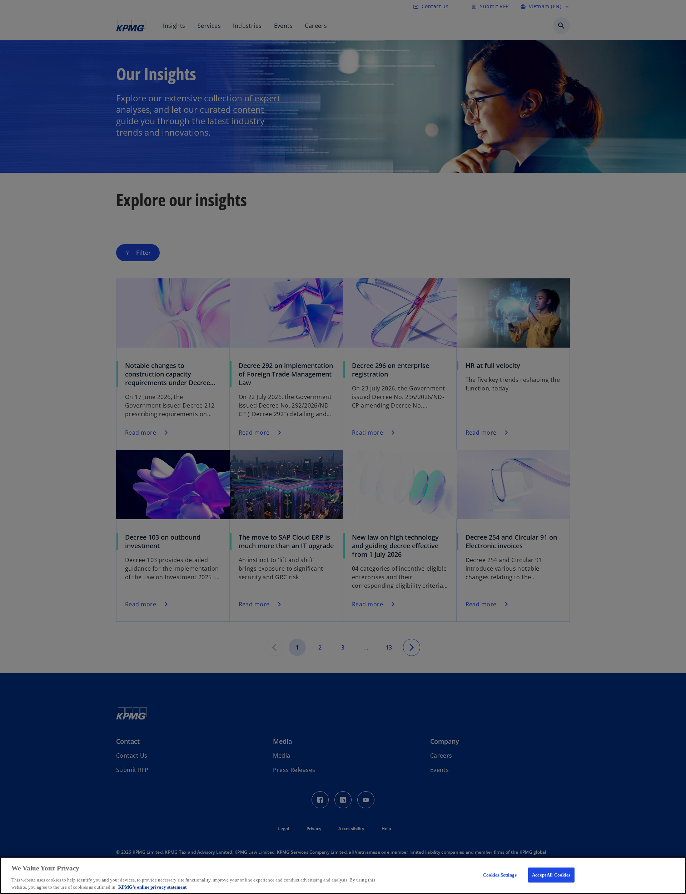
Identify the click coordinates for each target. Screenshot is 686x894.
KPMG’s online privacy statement (152, 886)
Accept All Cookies (551, 875)
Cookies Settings (500, 875)
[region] (343, 875)
